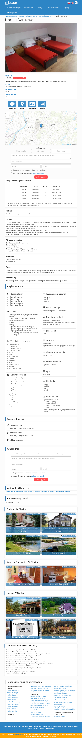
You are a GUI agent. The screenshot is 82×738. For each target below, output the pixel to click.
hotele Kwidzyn (35, 712)
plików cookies (18, 734)
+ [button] (7, 114)
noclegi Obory (11, 709)
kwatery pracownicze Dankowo (40, 686)
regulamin (33, 726)
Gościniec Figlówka (23, 615)
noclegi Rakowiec (12, 697)
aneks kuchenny (59, 717)
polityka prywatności (52, 726)
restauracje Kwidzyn (61, 698)
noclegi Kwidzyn (12, 693)
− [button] (7, 117)
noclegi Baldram (12, 706)
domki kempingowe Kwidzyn (40, 703)
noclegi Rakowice (12, 690)
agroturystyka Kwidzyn (38, 696)
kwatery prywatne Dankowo (39, 688)
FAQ (40, 726)
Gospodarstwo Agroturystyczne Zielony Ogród (59, 530)
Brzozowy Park (58, 615)
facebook (9, 726)
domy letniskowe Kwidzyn (39, 701)
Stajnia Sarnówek (58, 553)
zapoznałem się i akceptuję (28, 173)
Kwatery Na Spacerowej (59, 584)
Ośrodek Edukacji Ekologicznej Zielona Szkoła (23, 530)
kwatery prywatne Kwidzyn (63, 686)
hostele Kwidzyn (35, 710)
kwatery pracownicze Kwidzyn (40, 717)
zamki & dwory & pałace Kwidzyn (65, 709)
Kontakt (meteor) (21, 726)
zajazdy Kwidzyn (59, 707)
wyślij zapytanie (41, 177)
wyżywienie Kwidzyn (37, 708)
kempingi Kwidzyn (36, 714)
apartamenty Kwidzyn (37, 698)
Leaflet (69, 144)
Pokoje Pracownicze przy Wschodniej (23, 584)
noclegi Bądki (11, 695)
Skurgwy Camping (59, 637)
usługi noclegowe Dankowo (39, 691)
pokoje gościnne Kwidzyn (62, 695)
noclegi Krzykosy (12, 711)
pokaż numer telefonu (20, 78)
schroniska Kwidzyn (60, 700)
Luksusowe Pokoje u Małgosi (23, 637)
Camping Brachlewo (23, 553)
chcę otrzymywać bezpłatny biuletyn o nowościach (29, 170)
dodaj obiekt (33, 728)
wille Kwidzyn (58, 704)
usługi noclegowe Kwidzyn (63, 702)
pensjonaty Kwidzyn (60, 693)
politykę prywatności (38, 173)
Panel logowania (47, 728)
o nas (64, 726)
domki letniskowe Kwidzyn (39, 705)
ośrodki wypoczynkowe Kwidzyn (64, 691)
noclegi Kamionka (13, 704)
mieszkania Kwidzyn (60, 688)
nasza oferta (73, 726)
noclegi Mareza (12, 700)
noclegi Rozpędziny (13, 702)
